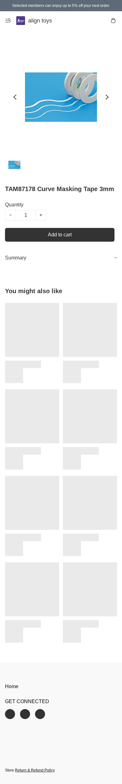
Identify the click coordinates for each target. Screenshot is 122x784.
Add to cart (60, 234)
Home (11, 686)
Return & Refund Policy (35, 770)
